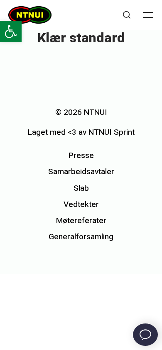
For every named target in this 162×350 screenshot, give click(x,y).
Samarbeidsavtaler (81, 171)
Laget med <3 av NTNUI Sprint (81, 132)
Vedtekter (81, 204)
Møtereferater (81, 220)
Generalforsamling (81, 237)
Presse (81, 155)
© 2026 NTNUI (81, 112)
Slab (81, 188)
